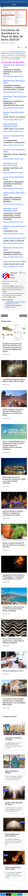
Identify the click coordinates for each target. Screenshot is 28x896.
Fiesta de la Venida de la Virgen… (13, 738)
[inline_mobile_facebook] (3, 894)
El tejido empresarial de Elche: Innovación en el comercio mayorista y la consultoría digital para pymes (12, 347)
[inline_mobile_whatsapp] (14, 894)
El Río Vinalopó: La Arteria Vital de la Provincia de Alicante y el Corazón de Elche (13, 412)
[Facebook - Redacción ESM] (20, 273)
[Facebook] (19, 47)
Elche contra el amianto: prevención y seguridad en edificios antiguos (13, 641)
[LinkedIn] (25, 47)
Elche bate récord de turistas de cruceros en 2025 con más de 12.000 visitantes (14, 480)
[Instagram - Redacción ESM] (24, 273)
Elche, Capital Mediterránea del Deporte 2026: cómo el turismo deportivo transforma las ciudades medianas (14, 445)
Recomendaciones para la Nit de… (12, 835)
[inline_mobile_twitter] (8, 894)
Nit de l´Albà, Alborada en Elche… (13, 803)
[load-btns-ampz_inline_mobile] (25, 894)
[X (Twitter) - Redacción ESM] (22, 273)
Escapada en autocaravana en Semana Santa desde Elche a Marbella (13, 609)
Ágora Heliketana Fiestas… (11, 772)
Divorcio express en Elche (13, 671)
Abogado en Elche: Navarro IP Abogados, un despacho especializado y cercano (14, 577)
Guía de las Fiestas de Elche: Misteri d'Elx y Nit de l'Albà (14, 380)
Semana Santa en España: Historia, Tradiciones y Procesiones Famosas (13, 513)
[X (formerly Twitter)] (22, 47)
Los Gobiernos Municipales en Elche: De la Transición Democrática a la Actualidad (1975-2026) (14, 702)
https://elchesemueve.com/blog (10, 281)
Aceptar (14, 4)
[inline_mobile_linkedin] (19, 894)
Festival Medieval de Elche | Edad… (12, 868)
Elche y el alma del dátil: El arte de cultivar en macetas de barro (14, 545)
